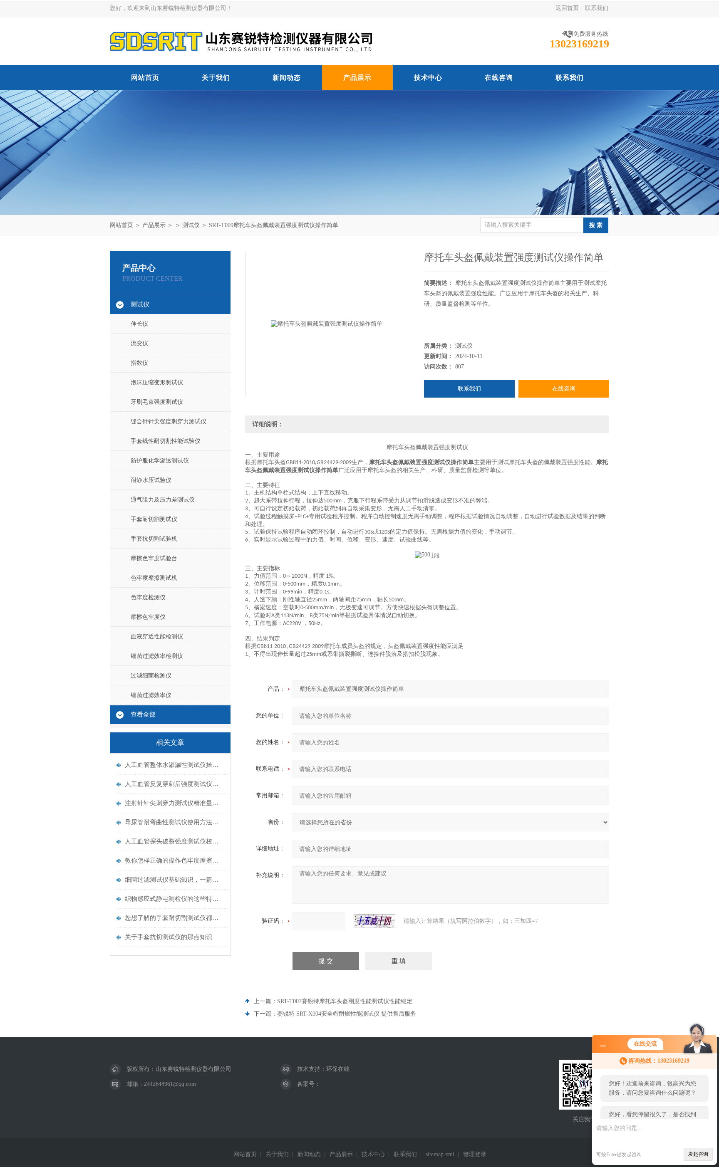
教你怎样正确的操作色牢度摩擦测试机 (174, 860)
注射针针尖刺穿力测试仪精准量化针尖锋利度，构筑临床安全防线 (174, 803)
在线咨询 (499, 77)
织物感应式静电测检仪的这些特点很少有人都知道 (174, 898)
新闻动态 (287, 77)
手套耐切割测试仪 (154, 519)
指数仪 (139, 363)
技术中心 (428, 77)
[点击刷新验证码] (374, 921)
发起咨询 (698, 1154)
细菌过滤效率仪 (151, 695)
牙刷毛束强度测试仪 (157, 402)
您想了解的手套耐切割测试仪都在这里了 (174, 918)
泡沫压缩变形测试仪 (157, 382)
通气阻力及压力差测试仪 (163, 500)
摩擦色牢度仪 (148, 617)
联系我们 (596, 8)
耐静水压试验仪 (151, 480)
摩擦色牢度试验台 (154, 558)
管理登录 (474, 1154)
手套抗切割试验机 (154, 539)
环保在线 (338, 1069)
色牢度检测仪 (148, 597)
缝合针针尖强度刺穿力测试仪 (168, 421)
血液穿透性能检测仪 (157, 636)
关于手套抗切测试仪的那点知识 (168, 937)
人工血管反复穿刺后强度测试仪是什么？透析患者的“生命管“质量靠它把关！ (174, 784)
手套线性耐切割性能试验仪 (166, 441)
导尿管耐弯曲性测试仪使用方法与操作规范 (174, 822)
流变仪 (139, 343)
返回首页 (567, 8)
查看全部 (143, 714)
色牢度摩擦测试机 (154, 578)
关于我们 (216, 77)
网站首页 (145, 77)
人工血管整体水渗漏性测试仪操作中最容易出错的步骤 (174, 765)
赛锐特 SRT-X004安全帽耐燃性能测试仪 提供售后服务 (346, 1014)
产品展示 (357, 77)
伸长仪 (139, 324)
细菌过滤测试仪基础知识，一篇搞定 (174, 879)
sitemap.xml (440, 1154)
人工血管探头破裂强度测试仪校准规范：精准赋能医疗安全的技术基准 (174, 841)
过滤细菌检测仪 (151, 676)
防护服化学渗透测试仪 (160, 460)
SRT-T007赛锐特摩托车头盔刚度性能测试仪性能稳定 (344, 1001)
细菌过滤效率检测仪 (157, 656)
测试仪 (191, 225)
